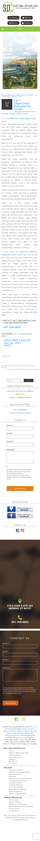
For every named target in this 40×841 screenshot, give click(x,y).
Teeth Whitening (15, 791)
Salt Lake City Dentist (8, 95)
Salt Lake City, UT (15, 757)
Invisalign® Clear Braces (18, 781)
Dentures (12, 776)
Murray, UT (13, 761)
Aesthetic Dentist (29, 112)
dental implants (23, 731)
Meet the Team (14, 755)
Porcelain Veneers (15, 783)
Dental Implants (15, 774)
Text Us (27, 18)
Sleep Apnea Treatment (18, 789)
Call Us (14, 18)
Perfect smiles (22, 114)
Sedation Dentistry (16, 785)
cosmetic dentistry (28, 729)
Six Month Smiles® (16, 787)
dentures (33, 731)
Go (29, 380)
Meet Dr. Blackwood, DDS (18, 753)
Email (9, 433)
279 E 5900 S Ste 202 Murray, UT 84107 (20, 607)
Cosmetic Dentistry (27, 95)
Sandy (21, 739)
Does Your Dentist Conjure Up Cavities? (22, 369)
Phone (10, 442)
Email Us (27, 23)
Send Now (20, 488)
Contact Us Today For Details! (20, 413)
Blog (18, 95)
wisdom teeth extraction (15, 733)
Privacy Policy (14, 809)
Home (11, 751)
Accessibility (13, 811)
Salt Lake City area (19, 737)
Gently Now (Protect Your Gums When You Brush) (18, 366)
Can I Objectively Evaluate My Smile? (22, 105)
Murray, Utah (19, 735)
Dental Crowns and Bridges (19, 772)
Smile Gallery (14, 800)
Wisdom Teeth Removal (18, 793)
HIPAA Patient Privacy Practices (21, 806)
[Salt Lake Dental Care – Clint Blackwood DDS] (20, 8)
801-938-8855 (12, 327)
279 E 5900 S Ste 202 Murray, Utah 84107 (17, 343)
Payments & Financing (17, 804)
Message (11, 450)
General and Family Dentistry (20, 779)
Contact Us (13, 764)
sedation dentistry (10, 731)
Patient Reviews (15, 802)
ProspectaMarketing (20, 820)
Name (10, 425)
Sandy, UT (12, 759)
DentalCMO (9, 818)
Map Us (13, 23)
